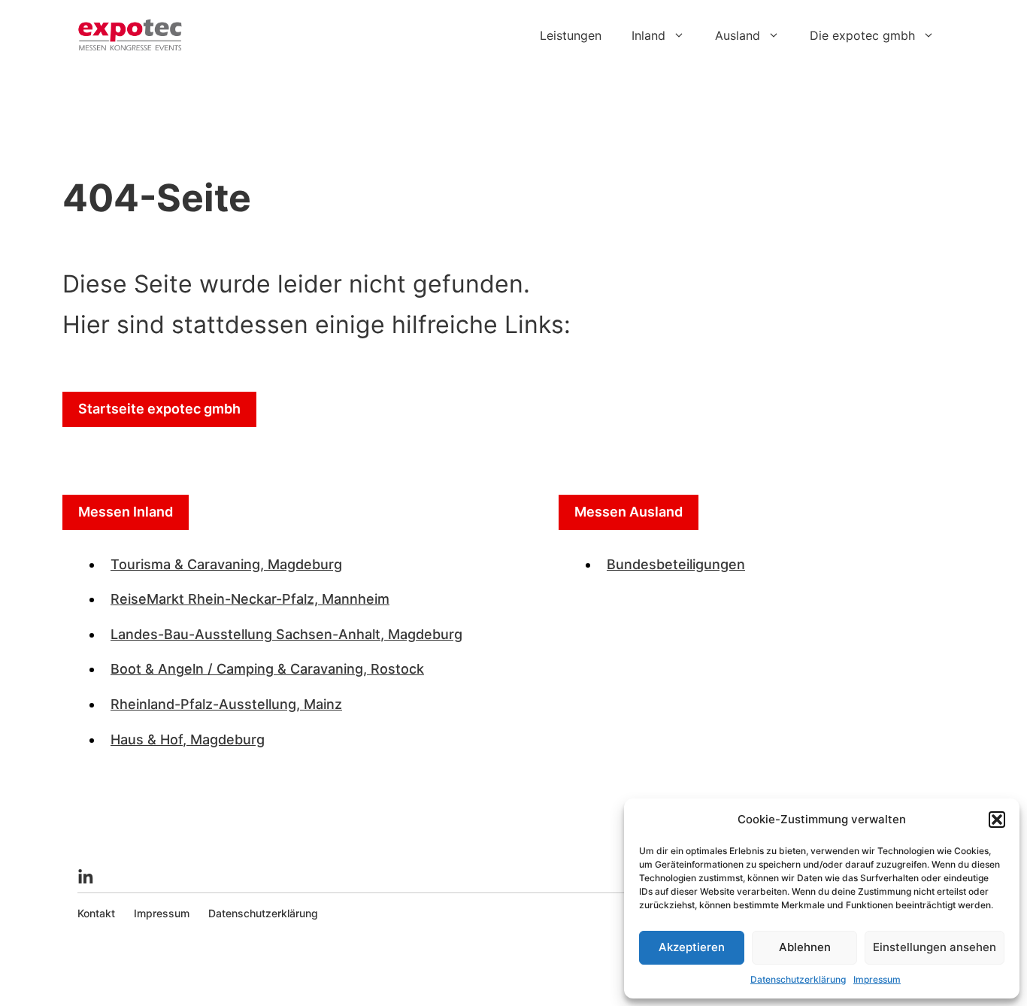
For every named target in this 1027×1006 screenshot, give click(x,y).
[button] (996, 819)
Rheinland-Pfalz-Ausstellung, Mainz (226, 704)
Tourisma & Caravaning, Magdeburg (226, 564)
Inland (648, 35)
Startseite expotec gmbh (159, 409)
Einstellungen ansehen (934, 947)
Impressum (877, 979)
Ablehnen (805, 947)
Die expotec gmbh (862, 35)
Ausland (737, 35)
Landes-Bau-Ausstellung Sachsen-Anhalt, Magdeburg (286, 634)
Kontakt (96, 913)
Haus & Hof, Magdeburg (188, 739)
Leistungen (570, 35)
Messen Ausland (628, 512)
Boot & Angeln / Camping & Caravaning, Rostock (267, 669)
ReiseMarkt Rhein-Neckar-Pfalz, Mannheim (250, 599)
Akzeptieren (692, 947)
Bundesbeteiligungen (676, 564)
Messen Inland (125, 512)
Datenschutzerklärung (798, 979)
